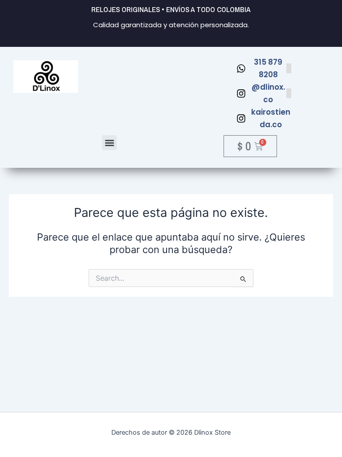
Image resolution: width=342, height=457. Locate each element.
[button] (109, 142)
